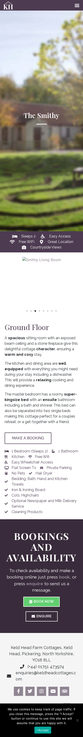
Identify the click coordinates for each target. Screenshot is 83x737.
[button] (77, 5)
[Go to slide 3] (35, 311)
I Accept (43, 730)
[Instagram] (41, 691)
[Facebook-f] (18, 691)
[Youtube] (53, 691)
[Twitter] (30, 691)
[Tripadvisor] (64, 691)
